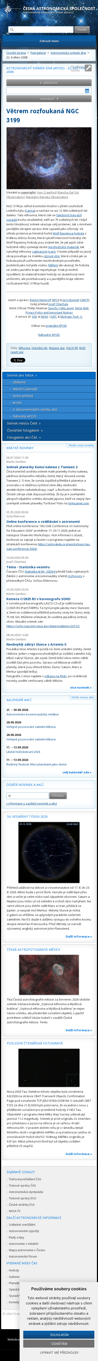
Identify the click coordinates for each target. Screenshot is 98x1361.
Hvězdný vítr (40, 348)
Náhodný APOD (49, 335)
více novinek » (81, 687)
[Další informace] (49, 852)
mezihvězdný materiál (63, 247)
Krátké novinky (20, 448)
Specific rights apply (61, 308)
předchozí (51, 83)
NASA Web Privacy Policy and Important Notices (57, 310)
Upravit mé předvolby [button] (59, 1352)
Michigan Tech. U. (71, 317)
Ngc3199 (72, 348)
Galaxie (14, 1277)
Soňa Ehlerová (15, 516)
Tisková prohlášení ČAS (25, 1179)
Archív (17, 402)
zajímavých (40, 251)
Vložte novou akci (82, 697)
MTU (56, 300)
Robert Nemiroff (40, 300)
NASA (44, 317)
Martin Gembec (16, 462)
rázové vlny (52, 256)
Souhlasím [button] (59, 1335)
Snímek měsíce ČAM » (24, 423)
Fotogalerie (38, 53)
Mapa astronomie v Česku (27, 1250)
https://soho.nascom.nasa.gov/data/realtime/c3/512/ (43, 626)
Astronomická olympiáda (26, 1192)
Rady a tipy (16, 1237)
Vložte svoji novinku (81, 445)
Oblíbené (19, 382)
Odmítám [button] (59, 1343)
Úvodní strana (16, 53)
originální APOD (56, 326)
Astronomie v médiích (24, 1244)
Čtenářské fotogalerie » (25, 430)
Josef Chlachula (58, 304)
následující (47, 99)
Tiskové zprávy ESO (22, 1198)
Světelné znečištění (22, 1225)
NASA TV (15, 1211)
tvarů (52, 251)
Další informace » (79, 936)
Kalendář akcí (18, 700)
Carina (30, 211)
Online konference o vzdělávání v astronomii (43, 521)
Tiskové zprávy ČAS (22, 1185)
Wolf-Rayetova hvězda (68, 233)
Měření (53, 265)
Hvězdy (14, 1270)
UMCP (84, 300)
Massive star (57, 348)
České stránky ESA (22, 1205)
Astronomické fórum (23, 1256)
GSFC (53, 317)
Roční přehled (23, 396)
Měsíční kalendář (25, 389)
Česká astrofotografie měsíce (33, 949)
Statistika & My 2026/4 (40, 571)
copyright (28, 192)
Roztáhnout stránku (78, 68)
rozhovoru (75, 576)
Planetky (15, 1283)
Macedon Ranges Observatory (47, 197)
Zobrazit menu (49, 41)
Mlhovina (24, 348)
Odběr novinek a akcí (25, 784)
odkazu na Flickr (55, 676)
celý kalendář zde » (77, 772)
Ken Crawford (47, 192)
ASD (34, 317)
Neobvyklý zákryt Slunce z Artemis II (36, 644)
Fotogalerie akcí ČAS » (24, 437)
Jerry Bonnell (71, 300)
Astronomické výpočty (24, 1231)
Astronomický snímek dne (68, 53)
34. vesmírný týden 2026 (27, 816)
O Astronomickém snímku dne (35, 409)
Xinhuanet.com (78, 503)
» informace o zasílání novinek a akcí (31, 803)
